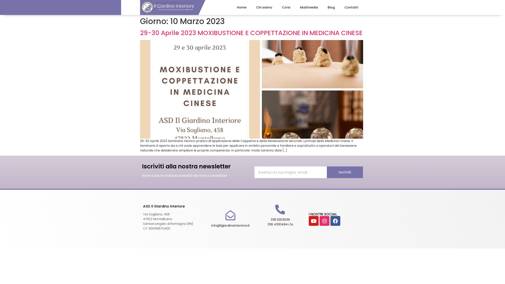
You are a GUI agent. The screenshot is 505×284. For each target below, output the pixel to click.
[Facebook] (335, 221)
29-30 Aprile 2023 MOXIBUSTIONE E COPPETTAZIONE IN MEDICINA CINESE (251, 32)
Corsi (286, 7)
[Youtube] (314, 221)
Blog (331, 7)
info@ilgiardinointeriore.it (230, 225)
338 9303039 (280, 219)
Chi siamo (264, 7)
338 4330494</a (280, 224)
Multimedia (309, 7)
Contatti (351, 7)
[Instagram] (324, 221)
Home (241, 7)
